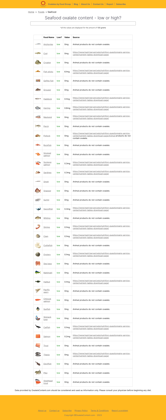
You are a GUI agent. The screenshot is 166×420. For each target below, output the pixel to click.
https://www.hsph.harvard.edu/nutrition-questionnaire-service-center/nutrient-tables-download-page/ (101, 53)
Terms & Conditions (100, 410)
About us (42, 410)
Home (31, 12)
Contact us (54, 410)
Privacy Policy (81, 410)
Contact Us (98, 4)
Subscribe (121, 4)
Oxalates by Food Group (59, 4)
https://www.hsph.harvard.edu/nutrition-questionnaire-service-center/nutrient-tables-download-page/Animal (101, 134)
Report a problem (120, 410)
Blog (76, 4)
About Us (85, 4)
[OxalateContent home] (44, 7)
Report (110, 4)
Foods (41, 12)
